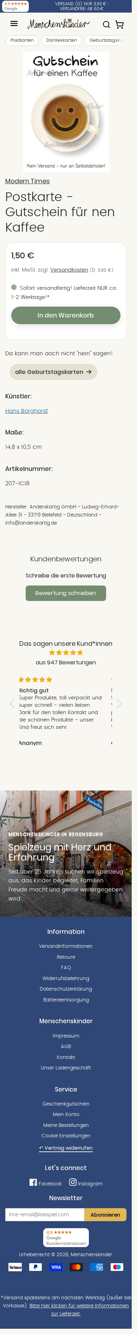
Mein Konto (66, 1114)
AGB (66, 1046)
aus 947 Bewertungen (66, 662)
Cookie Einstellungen (66, 1136)
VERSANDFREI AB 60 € (82, 9)
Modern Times (27, 181)
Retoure (66, 957)
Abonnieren (105, 1214)
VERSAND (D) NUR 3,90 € (80, 4)
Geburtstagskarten (111, 40)
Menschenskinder (91, 1254)
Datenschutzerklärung (66, 989)
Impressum (66, 1036)
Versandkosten (69, 270)
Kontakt (66, 1057)
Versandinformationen (66, 946)
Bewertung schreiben (65, 593)
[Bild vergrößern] (65, 112)
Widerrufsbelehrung (66, 978)
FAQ (66, 967)
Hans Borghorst (26, 411)
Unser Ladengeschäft (66, 1068)
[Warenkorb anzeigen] (120, 21)
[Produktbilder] (65, 112)
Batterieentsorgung (66, 1000)
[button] (14, 704)
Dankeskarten (61, 40)
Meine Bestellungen (66, 1125)
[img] (65, 653)
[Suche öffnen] (106, 21)
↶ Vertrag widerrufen (66, 1147)
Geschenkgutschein (66, 1104)
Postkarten (22, 40)
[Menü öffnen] (14, 23)
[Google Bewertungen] (15, 6)
